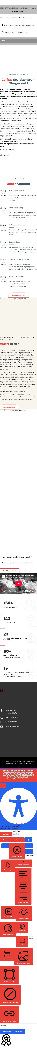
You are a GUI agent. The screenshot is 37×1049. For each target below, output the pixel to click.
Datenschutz (6, 738)
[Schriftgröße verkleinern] (5, 845)
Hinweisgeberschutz (8, 744)
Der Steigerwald (9, 407)
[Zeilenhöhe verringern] (29, 851)
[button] (3, 785)
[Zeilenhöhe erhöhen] (29, 845)
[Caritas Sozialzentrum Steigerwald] (18, 18)
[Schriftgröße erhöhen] (28, 839)
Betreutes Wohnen (17, 225)
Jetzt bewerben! (9, 571)
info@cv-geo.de (22, 32)
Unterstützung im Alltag (19, 259)
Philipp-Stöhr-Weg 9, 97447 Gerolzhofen (19, 25)
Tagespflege (14, 242)
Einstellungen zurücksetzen (12, 1031)
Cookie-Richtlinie (7, 741)
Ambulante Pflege (16, 208)
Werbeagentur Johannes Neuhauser (18, 763)
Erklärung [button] (6, 834)
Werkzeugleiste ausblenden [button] (12, 840)
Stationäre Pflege (16, 190)
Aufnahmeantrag (18, 295)
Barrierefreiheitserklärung (10, 748)
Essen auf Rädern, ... (17, 276)
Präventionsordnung (8, 751)
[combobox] (18, 775)
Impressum (5, 734)
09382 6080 (9, 32)
